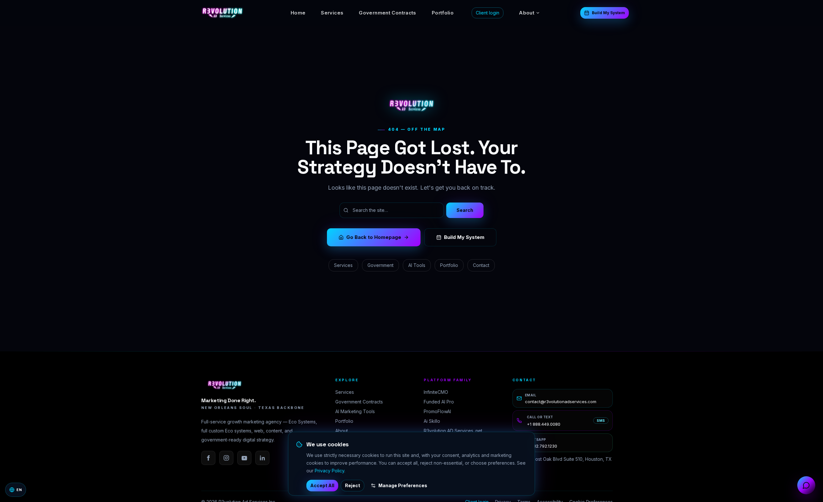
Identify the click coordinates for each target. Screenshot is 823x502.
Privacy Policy (329, 470)
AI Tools (416, 265)
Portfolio (443, 13)
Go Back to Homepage (373, 237)
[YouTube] (244, 458)
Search (465, 210)
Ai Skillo (432, 421)
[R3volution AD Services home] (222, 13)
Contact (481, 265)
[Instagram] (226, 458)
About (526, 13)
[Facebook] (208, 458)
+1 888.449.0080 (543, 424)
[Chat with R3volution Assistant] (806, 485)
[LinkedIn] (262, 458)
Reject (352, 485)
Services (332, 13)
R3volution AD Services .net (453, 430)
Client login (487, 12)
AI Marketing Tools (355, 411)
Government (380, 265)
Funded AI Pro (439, 401)
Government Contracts (387, 13)
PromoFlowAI (437, 411)
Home (298, 13)
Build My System (608, 12)
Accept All (322, 485)
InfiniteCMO (436, 392)
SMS (601, 420)
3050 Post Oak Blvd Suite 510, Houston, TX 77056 (566, 462)
